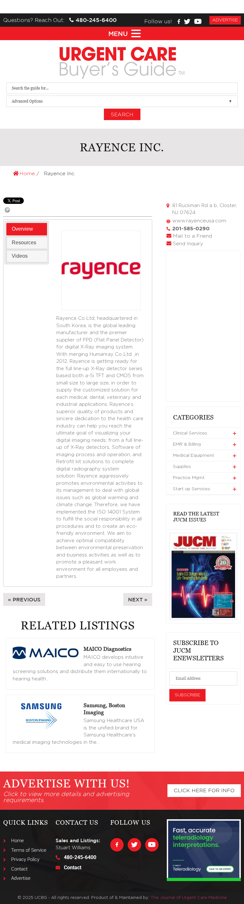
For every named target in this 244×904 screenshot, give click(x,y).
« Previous (24, 599)
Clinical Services (190, 433)
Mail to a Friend (192, 236)
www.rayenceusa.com (199, 220)
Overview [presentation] (22, 229)
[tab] (26, 229)
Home (28, 173)
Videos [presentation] (20, 256)
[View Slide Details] (203, 576)
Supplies (182, 466)
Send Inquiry (188, 243)
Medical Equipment (193, 455)
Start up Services (191, 489)
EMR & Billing (187, 444)
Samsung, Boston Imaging (104, 708)
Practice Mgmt (189, 478)
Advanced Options (27, 101)
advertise (225, 20)
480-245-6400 (96, 20)
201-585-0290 (191, 228)
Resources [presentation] (24, 242)
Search (122, 114)
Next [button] (228, 576)
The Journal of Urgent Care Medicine (189, 898)
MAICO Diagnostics (107, 649)
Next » (137, 599)
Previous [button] (179, 576)
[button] (129, 34)
